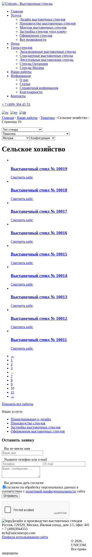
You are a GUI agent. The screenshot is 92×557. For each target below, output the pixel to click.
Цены (15, 43)
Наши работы (21, 72)
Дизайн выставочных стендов (42, 19)
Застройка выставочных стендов (36, 427)
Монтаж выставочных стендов (43, 27)
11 (12, 392)
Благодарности (31, 92)
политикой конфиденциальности (51, 491)
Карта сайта (17, 549)
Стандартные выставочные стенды (46, 56)
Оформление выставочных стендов (38, 431)
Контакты (18, 96)
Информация (21, 76)
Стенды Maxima (32, 68)
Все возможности (33, 39)
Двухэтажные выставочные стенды (46, 60)
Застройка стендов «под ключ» (43, 31)
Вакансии (16, 545)
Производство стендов (28, 423)
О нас (24, 80)
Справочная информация (39, 88)
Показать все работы (17, 404)
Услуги (16, 15)
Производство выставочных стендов (48, 23)
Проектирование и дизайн (31, 419)
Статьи (25, 84)
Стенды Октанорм (34, 64)
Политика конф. (20, 541)
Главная (17, 11)
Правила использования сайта (25, 537)
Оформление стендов (36, 35)
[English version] (13, 112)
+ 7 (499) (16, 104)
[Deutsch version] (22, 112)
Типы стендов (21, 47)
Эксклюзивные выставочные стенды (48, 52)
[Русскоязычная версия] (5, 112)
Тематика (47, 118)
